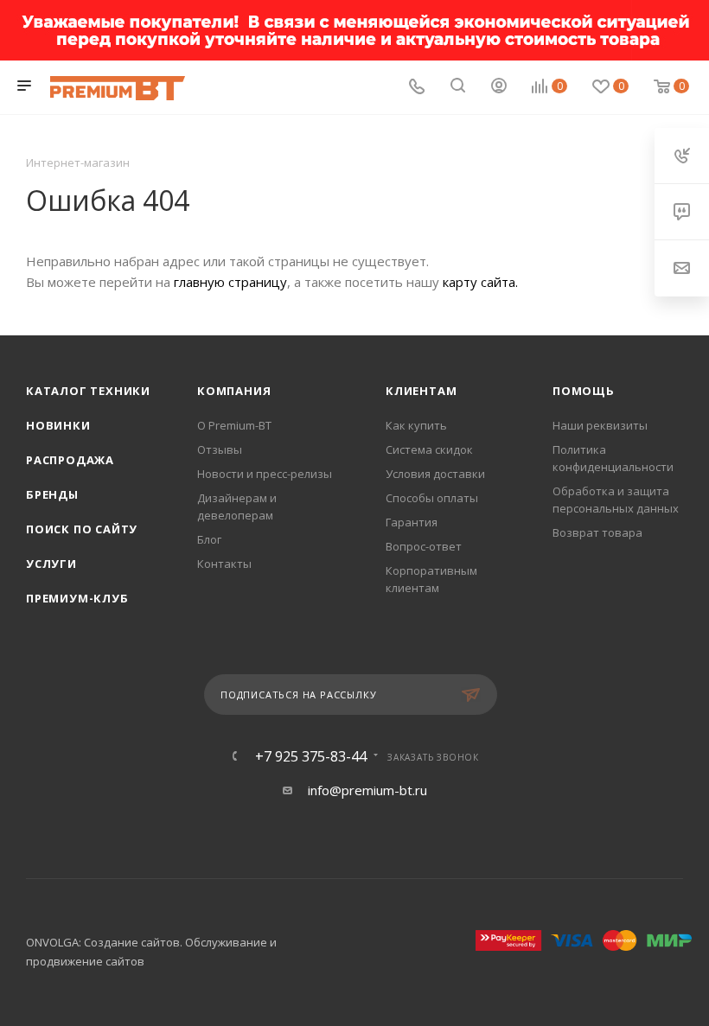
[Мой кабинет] (499, 87)
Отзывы (219, 449)
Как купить (416, 425)
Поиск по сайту (81, 529)
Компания (234, 390)
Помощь (584, 390)
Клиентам (421, 390)
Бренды (52, 494)
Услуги (51, 563)
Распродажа (70, 460)
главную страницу (230, 281)
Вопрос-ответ (424, 546)
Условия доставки (435, 473)
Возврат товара (597, 532)
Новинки (58, 425)
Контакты (224, 563)
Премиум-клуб (77, 598)
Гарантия (412, 522)
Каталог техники (88, 390)
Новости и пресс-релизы (264, 473)
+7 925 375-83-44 (311, 756)
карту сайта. (480, 281)
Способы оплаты (432, 498)
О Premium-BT (234, 425)
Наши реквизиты (600, 425)
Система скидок (429, 449)
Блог (209, 539)
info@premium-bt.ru (367, 790)
